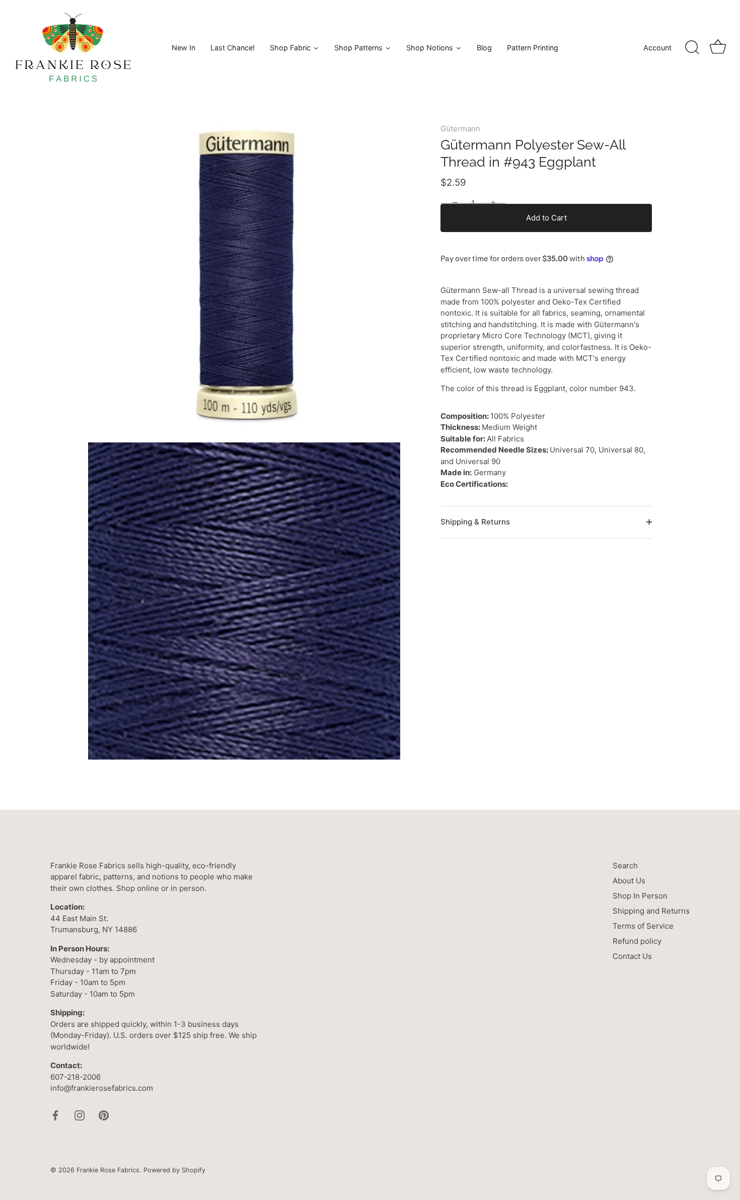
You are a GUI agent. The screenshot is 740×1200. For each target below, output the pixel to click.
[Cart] (718, 48)
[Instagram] (80, 1114)
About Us (629, 880)
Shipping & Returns (475, 522)
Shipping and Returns (651, 911)
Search (625, 865)
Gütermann (460, 128)
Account (657, 47)
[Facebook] (55, 1114)
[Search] (692, 48)
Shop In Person (640, 896)
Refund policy (637, 941)
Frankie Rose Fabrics (108, 1170)
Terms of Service (643, 926)
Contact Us (632, 956)
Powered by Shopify (174, 1170)
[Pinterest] (104, 1114)
